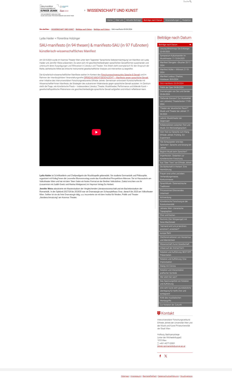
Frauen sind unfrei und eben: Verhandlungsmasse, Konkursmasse (172, 176)
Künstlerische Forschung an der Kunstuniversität (174, 203)
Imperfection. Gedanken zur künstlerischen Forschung (172, 157)
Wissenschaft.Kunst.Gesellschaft (174, 244)
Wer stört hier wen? (168, 277)
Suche (186, 1)
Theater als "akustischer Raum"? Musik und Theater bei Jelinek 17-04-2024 (174, 111)
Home (110, 20)
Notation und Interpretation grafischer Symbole (172, 271)
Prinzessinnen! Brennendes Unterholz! (172, 192)
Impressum (135, 376)
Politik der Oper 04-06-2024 (171, 87)
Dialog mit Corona (168, 266)
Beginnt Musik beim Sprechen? (173, 151)
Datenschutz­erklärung (168, 376)
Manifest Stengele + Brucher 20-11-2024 (175, 64)
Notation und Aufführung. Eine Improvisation (173, 260)
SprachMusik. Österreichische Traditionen (173, 185)
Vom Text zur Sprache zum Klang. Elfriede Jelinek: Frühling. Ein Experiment (175, 135)
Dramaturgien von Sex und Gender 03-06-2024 (175, 92)
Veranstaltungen (172, 20)
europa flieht (165, 233)
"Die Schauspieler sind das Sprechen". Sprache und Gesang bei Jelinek (175, 145)
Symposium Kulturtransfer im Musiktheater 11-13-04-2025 (173, 57)
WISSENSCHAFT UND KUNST (112, 10)
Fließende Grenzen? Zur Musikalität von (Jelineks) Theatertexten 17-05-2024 (175, 101)
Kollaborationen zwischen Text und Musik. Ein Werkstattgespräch (175, 126)
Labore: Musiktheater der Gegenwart (171, 119)
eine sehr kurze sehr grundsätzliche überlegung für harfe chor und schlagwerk (175, 291)
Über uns (119, 20)
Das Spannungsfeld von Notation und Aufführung (174, 282)
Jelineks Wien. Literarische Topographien (171, 210)
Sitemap (125, 376)
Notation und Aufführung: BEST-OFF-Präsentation (176, 253)
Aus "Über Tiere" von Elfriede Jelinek (175, 162)
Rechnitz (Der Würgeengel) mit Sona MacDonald (173, 220)
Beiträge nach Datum (153, 20)
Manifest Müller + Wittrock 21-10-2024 (174, 71)
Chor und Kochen (167, 215)
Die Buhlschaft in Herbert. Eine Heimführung (173, 168)
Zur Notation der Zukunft (171, 305)
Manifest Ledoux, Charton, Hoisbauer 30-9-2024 (171, 78)
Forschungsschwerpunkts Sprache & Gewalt (120, 74)
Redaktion (186, 20)
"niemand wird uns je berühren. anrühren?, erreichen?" (173, 227)
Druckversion (186, 376)
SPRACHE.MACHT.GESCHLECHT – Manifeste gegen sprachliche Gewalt (116, 77)
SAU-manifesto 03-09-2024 (171, 83)
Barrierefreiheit (149, 376)
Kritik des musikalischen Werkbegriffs (170, 299)
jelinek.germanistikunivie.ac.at (171, 346)
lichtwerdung (165, 197)
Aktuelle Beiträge (133, 20)
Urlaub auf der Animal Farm (172, 248)
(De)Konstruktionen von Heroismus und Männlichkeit (175, 238)
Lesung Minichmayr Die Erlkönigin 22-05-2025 (174, 50)
